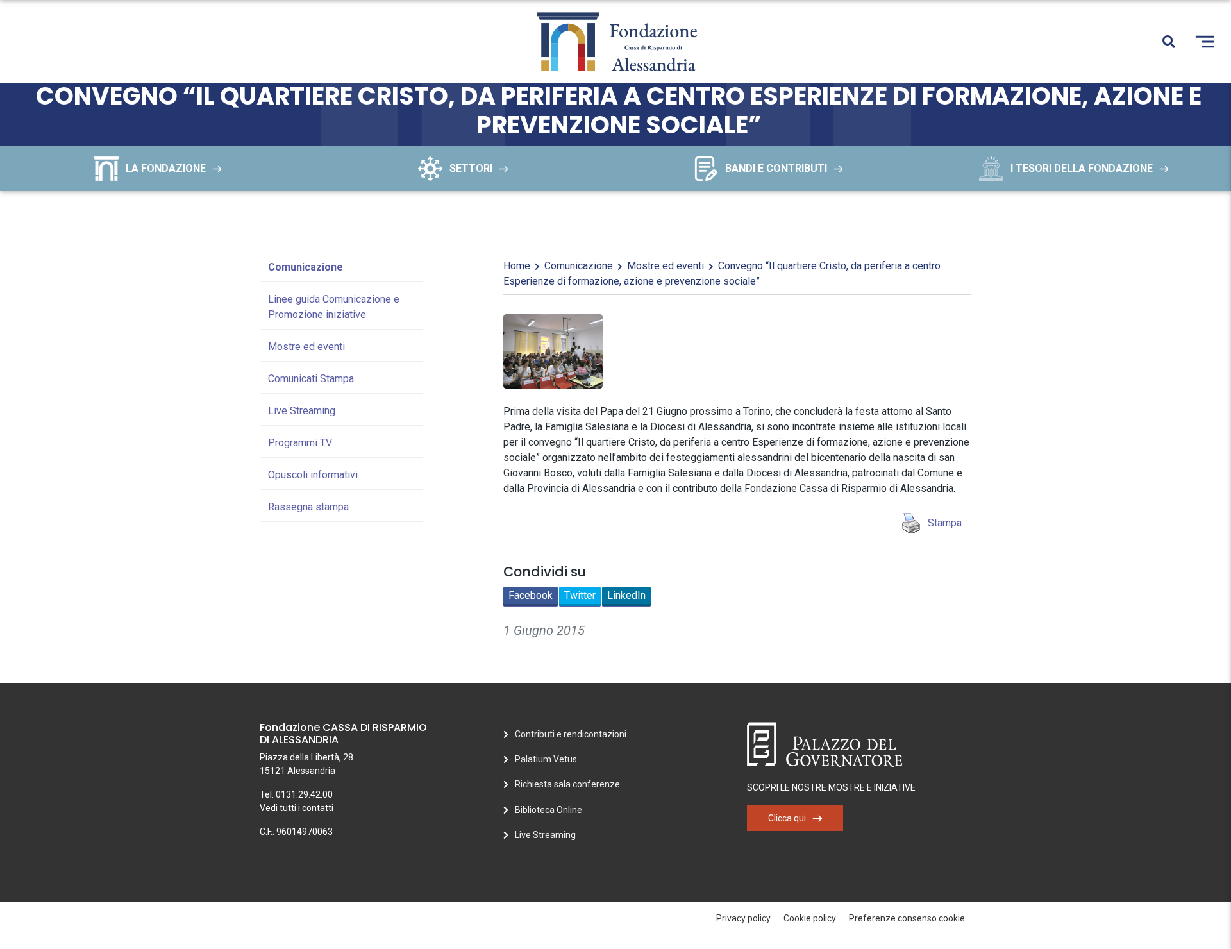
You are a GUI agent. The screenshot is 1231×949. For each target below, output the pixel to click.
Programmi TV (300, 443)
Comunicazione (305, 267)
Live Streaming (301, 411)
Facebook (530, 595)
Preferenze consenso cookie (907, 918)
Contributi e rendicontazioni (570, 734)
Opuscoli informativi (313, 475)
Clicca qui (787, 818)
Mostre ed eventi (306, 346)
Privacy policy (743, 918)
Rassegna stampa (308, 507)
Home (516, 266)
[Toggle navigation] (1204, 41)
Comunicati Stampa (311, 379)
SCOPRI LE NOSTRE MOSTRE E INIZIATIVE (831, 787)
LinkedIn (626, 595)
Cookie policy (809, 918)
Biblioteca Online (548, 810)
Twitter (580, 595)
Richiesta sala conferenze (567, 784)
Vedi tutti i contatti (296, 808)
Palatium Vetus (546, 759)
